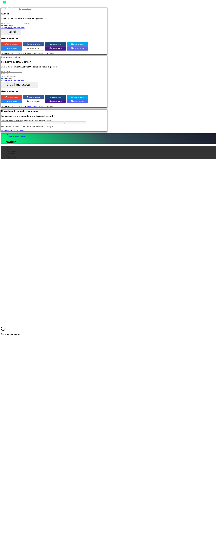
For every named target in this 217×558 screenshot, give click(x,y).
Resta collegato (9, 26)
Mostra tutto (5, 177)
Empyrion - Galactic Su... (24, 179)
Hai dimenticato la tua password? (13, 28)
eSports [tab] (8, 149)
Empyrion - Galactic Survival (15, 136)
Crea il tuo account (19, 84)
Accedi (11, 31)
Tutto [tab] (7, 147)
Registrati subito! (25, 9)
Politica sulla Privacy (35, 53)
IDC (7, 134)
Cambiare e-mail (18, 130)
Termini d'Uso (20, 53)
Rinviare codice (6, 130)
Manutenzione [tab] (10, 157)
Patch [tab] (7, 155)
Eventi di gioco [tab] (10, 151)
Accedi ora (16, 57)
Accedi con (12, 44)
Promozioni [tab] (9, 153)
